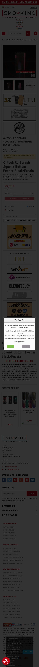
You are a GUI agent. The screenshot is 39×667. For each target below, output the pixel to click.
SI (10, 346)
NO (26, 346)
